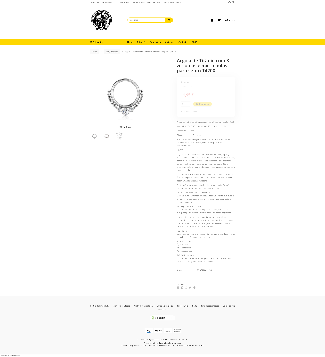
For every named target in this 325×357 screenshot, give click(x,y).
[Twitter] (190, 287)
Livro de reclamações (210, 306)
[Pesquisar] (169, 20)
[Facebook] (229, 2)
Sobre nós (141, 42)
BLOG (194, 42)
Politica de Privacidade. (99, 306)
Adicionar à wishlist (190, 111)
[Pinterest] (194, 287)
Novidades (170, 42)
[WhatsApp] (186, 287)
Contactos (183, 42)
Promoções (155, 42)
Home (130, 42)
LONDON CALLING (204, 270)
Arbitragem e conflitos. (143, 306)
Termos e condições (121, 306)
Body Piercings (112, 51)
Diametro (185, 82)
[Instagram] (233, 2)
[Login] (212, 20)
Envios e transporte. (165, 306)
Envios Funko (182, 306)
